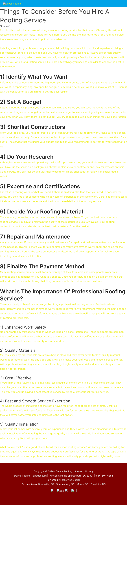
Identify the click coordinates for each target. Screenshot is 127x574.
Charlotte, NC (98, 484)
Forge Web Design (70, 479)
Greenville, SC (46, 484)
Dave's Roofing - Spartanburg (30, 475)
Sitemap (78, 471)
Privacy (89, 471)
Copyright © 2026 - (45, 471)
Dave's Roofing (64, 471)
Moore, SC (82, 484)
